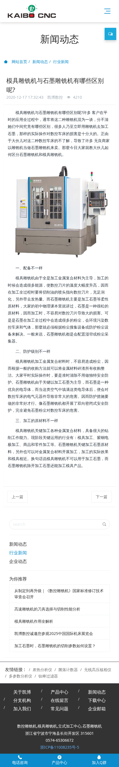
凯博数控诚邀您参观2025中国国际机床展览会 (53, 633)
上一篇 (17, 496)
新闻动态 (40, 61)
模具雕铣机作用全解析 (33, 621)
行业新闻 (61, 61)
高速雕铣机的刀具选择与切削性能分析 (47, 609)
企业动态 (18, 561)
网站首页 (19, 61)
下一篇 (101, 496)
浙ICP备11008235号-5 (59, 747)
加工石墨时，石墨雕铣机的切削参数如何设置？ (55, 645)
